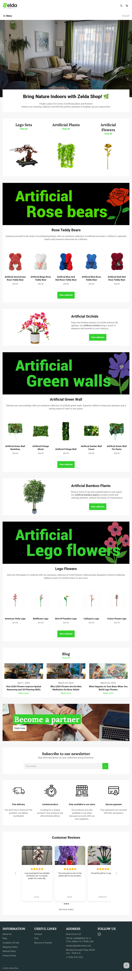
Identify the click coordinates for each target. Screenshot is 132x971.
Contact (38, 934)
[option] (66, 58)
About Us (7, 934)
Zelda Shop (13, 968)
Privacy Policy (9, 955)
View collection (66, 295)
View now (19, 728)
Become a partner (47, 719)
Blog (5, 938)
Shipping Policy (10, 947)
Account (125, 16)
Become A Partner (43, 942)
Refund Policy (9, 951)
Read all (66, 657)
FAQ (36, 938)
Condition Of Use (11, 942)
